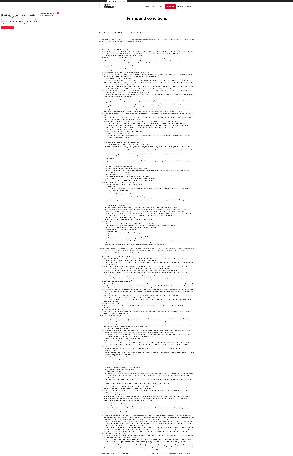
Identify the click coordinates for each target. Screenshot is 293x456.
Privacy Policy (110, 74)
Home (147, 6)
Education (180, 6)
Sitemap (180, 453)
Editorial (189, 6)
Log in (191, 1)
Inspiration (160, 6)
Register (185, 1)
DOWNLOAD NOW (8, 27)
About (153, 6)
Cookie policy (151, 453)
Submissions (170, 6)
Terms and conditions (171, 453)
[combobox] (117, 1)
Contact (150, 454)
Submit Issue (187, 453)
